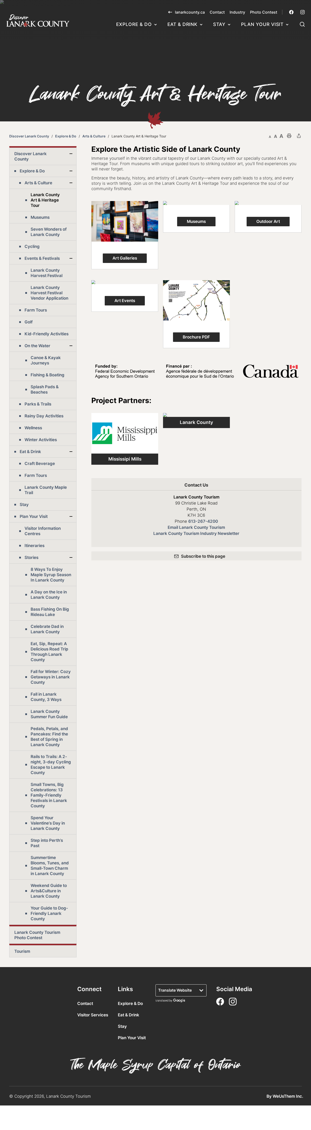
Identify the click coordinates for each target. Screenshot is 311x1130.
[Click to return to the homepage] (37, 20)
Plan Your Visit (262, 24)
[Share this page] (298, 135)
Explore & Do (134, 24)
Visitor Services (92, 1014)
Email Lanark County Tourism (196, 527)
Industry (237, 12)
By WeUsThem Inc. (285, 1096)
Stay (219, 24)
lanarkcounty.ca (190, 12)
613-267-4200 (203, 521)
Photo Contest (263, 12)
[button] (302, 25)
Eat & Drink (182, 24)
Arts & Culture (93, 136)
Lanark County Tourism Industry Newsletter (196, 533)
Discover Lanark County (29, 136)
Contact (217, 12)
